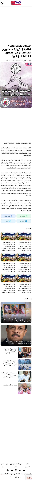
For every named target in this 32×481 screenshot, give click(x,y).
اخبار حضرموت (27, 41)
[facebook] (24, 470)
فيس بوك (7, 216)
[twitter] (20, 470)
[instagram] (15, 470)
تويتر (7, 221)
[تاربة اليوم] (16, 2)
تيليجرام (22, 221)
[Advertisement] (16, 23)
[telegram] (7, 470)
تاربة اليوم (26, 60)
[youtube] (11, 470)
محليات (21, 41)
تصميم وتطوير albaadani (16, 477)
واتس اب (22, 216)
